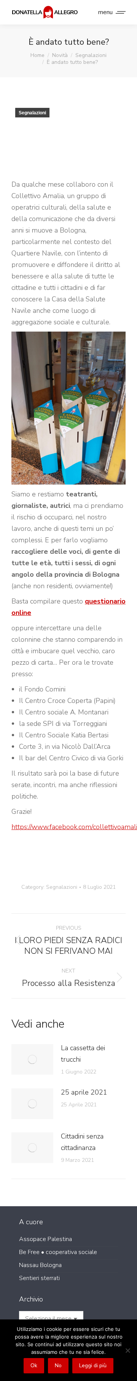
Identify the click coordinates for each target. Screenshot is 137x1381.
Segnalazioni (32, 112)
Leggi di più (93, 1365)
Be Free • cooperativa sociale (58, 1252)
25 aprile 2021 (84, 1092)
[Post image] (32, 1059)
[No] (127, 1350)
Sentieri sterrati (39, 1278)
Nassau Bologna (40, 1265)
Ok (33, 1365)
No (58, 1365)
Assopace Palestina (45, 1239)
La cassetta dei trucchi (83, 1053)
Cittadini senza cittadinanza (82, 1142)
